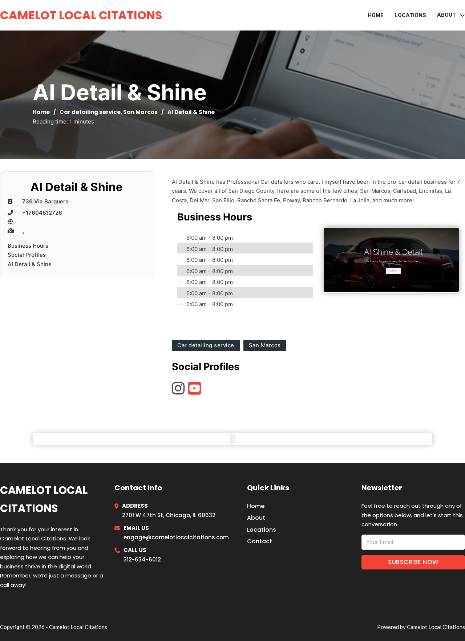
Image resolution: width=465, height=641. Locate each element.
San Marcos (140, 112)
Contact (259, 541)
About (256, 518)
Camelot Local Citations (81, 15)
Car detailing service (90, 112)
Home (376, 15)
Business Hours (28, 245)
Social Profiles (27, 254)
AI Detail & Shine (30, 264)
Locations (410, 15)
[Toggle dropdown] (462, 15)
